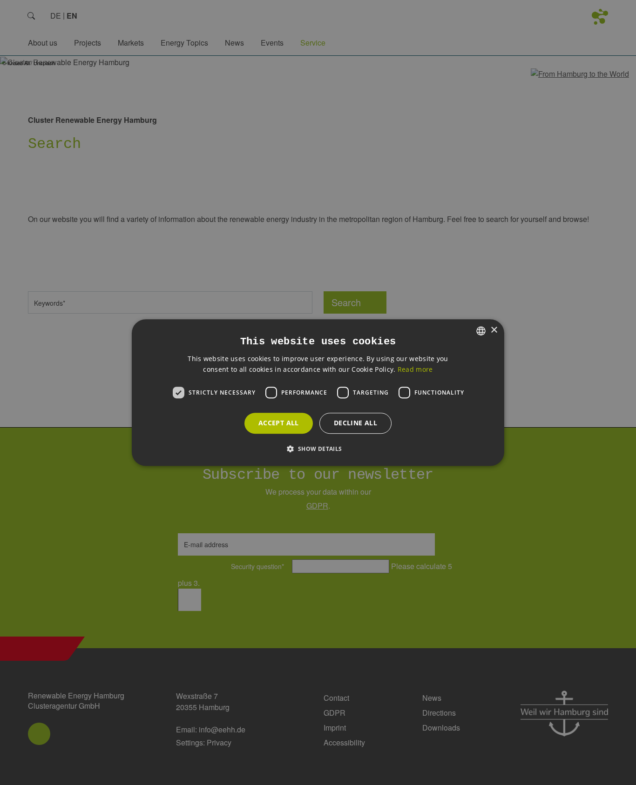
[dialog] (318, 392)
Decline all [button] (355, 422)
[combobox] (481, 330)
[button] (318, 448)
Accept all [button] (278, 422)
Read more (415, 369)
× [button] (493, 330)
